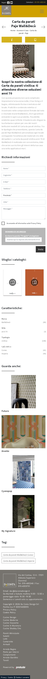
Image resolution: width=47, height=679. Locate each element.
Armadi (6, 644)
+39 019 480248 (40, 2)
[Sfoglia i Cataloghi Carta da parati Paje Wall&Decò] (35, 40)
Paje (26, 33)
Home (12, 30)
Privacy (3, 677)
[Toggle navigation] (41, 11)
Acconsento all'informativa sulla (24, 223)
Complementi (9, 655)
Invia (40, 249)
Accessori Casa (22, 30)
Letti (5, 639)
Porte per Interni (11, 652)
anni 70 (23, 331)
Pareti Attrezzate (11, 633)
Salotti (6, 636)
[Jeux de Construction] (43, 27)
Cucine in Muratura (12, 625)
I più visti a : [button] (7, 346)
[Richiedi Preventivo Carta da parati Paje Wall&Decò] (12, 40)
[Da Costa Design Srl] (6, 11)
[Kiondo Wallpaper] (4, 27)
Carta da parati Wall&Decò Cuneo (18, 554)
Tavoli (6, 660)
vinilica (23, 341)
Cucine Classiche (11, 623)
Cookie (10, 677)
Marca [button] (4, 319)
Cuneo (23, 350)
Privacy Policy (36, 223)
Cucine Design (9, 617)
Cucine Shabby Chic (12, 628)
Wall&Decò (23, 322)
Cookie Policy (9, 612)
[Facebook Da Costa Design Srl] (8, 3)
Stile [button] (3, 328)
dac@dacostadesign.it (20, 591)
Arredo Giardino (10, 657)
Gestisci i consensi (22, 677)
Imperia (23, 353)
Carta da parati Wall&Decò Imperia (18, 561)
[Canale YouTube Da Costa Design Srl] (11, 3)
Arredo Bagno (9, 649)
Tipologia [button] (6, 337)
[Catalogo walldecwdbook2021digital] (35, 282)
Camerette (8, 641)
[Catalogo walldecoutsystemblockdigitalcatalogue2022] (13, 282)
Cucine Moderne (10, 620)
